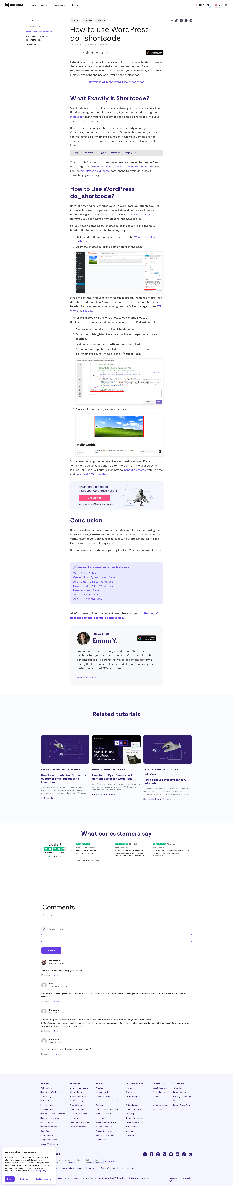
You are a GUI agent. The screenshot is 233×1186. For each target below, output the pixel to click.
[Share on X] (181, 20)
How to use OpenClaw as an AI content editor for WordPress (112, 776)
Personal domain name (80, 1122)
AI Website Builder (104, 1096)
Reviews (129, 1092)
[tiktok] (184, 1154)
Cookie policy (39, 1170)
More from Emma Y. (87, 677)
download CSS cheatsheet (92, 474)
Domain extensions (78, 1113)
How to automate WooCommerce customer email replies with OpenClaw (64, 778)
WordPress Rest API (85, 594)
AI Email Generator (104, 1126)
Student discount (160, 1105)
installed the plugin (139, 214)
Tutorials (75, 20)
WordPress (87, 20)
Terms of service (108, 1168)
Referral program (133, 1105)
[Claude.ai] (92, 52)
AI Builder (100, 1088)
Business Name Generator (107, 1122)
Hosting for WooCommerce (52, 1113)
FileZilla (87, 310)
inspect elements (135, 470)
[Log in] (226, 5)
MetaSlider (77, 116)
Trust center (131, 1126)
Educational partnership (136, 1101)
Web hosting (46, 1088)
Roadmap (130, 1113)
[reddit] (177, 1154)
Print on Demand (103, 1113)
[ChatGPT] (87, 52)
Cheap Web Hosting (49, 1144)
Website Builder (102, 1092)
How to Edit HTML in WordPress (93, 586)
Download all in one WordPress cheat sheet (116, 82)
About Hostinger (160, 1088)
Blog (154, 1101)
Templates (100, 1105)
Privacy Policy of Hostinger (72, 1168)
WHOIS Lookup (76, 1101)
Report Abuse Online (182, 1105)
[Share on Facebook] (186, 20)
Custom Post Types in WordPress (94, 577)
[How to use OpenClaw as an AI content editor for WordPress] (116, 749)
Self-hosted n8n (47, 1101)
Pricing (33, 5)
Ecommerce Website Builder (108, 1101)
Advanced (100, 20)
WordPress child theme (95, 171)
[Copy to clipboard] (176, 20)
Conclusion (31, 44)
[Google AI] (97, 52)
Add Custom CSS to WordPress (93, 581)
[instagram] (158, 1154)
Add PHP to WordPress (87, 599)
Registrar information (126, 1168)
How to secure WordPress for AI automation (165, 781)
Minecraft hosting (48, 1122)
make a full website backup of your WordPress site (122, 166)
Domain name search (79, 1088)
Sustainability (159, 1109)
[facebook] (151, 1154)
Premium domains (78, 1126)
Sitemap (129, 1131)
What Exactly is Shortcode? (39, 31)
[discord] (190, 1154)
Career (155, 1096)
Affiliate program (133, 1096)
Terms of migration (134, 1118)
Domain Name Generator (107, 1109)
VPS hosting (45, 1096)
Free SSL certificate (79, 1105)
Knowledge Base (180, 1092)
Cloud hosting (46, 1109)
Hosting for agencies (49, 1118)
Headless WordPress (86, 590)
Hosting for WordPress (50, 1092)
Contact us (178, 1101)
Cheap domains (77, 1092)
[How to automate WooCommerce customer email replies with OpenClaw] (65, 749)
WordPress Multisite (86, 573)
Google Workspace (48, 1139)
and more (109, 1161)
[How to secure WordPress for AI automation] (167, 749)
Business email (46, 1105)
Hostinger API (101, 1139)
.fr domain (74, 1118)
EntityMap (130, 1135)
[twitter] (164, 1154)
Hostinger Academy (182, 1096)
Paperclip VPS (46, 1135)
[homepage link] (15, 5)
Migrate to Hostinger (105, 1135)
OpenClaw (45, 1131)
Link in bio (100, 1118)
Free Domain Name (78, 1096)
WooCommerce (71, 769)
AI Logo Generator (104, 1131)
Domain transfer (77, 1109)
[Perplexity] (106, 52)
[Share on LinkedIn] (191, 20)
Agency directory (133, 1109)
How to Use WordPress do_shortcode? (37, 38)
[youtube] (171, 1154)
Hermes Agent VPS (48, 1126)
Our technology (159, 1092)
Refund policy (92, 1168)
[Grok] (102, 52)
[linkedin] (145, 1154)
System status (132, 1122)
